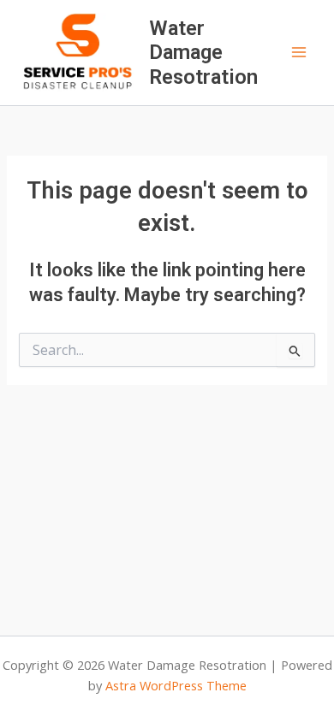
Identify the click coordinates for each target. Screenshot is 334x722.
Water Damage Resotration (203, 52)
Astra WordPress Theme (176, 685)
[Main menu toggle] (299, 52)
